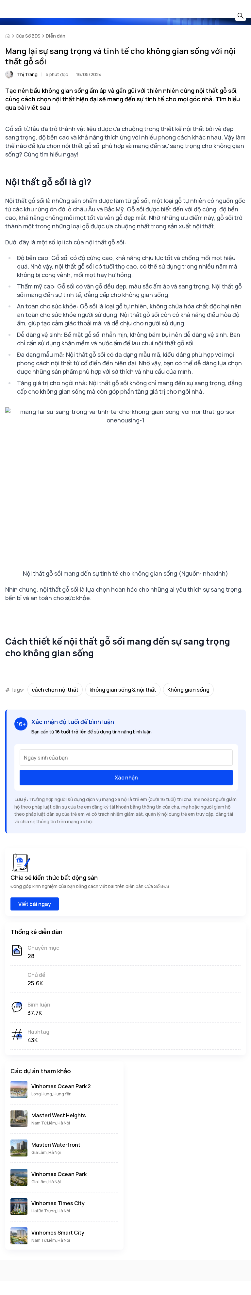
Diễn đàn (55, 36)
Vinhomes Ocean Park (59, 1174)
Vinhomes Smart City (57, 1232)
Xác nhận (126, 777)
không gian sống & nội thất (123, 689)
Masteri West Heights (58, 1115)
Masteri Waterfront (55, 1144)
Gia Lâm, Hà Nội (46, 1152)
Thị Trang (27, 74)
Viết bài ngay (34, 904)
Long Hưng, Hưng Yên (51, 1094)
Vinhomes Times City (58, 1203)
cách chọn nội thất (55, 689)
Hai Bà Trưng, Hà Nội (50, 1211)
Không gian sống (188, 689)
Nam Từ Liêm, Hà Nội (50, 1123)
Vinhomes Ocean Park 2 (61, 1086)
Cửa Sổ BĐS (28, 36)
